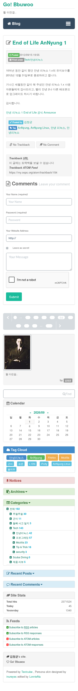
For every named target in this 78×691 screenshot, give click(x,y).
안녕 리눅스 (58, 128)
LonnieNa (35, 676)
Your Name (17, 194)
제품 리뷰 (19, 562)
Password (16, 212)
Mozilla (65, 457)
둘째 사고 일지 (22, 523)
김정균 (28, 122)
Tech (18, 528)
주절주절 (19, 513)
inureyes (11, 676)
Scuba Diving (21, 557)
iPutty (44, 463)
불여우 (11, 469)
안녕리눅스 (16, 457)
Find (68, 393)
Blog (15, 23)
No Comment (50, 145)
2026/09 (39, 412)
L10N (32, 463)
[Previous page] (8, 317)
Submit (14, 297)
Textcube (27, 672)
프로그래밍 (24, 537)
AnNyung (23, 128)
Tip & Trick (23, 547)
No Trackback (21, 145)
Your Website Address (17, 230)
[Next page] (59, 325)
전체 (15, 508)
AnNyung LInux (40, 128)
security (21, 551)
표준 (20, 463)
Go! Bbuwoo (18, 4)
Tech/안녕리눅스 (33, 59)
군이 (10, 463)
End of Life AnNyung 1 (39, 42)
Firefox (52, 457)
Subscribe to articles (23, 627)
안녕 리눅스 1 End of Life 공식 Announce (31, 112)
